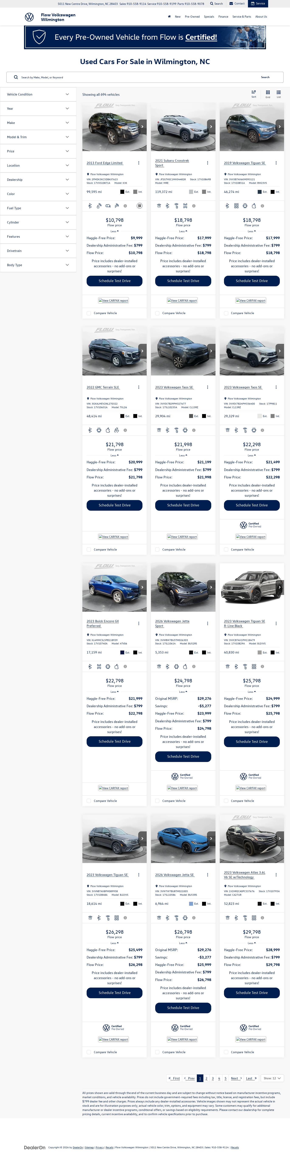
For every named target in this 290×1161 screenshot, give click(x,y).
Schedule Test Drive (115, 280)
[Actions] (138, 163)
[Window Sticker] (139, 206)
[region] (114, 245)
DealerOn (78, 1147)
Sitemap (89, 1147)
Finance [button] (223, 16)
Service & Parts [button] (241, 16)
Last (250, 1078)
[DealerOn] (35, 1147)
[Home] (169, 16)
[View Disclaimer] (125, 205)
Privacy (100, 1147)
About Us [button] (261, 16)
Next (236, 1078)
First (175, 1078)
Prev (190, 1078)
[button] (142, 126)
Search (265, 77)
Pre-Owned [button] (192, 16)
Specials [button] (209, 16)
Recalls (109, 1147)
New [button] (178, 16)
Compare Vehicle (105, 313)
